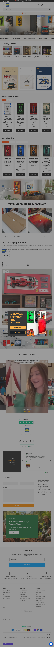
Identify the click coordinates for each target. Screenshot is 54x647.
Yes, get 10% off (17, 327)
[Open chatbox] (51, 644)
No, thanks (17, 332)
